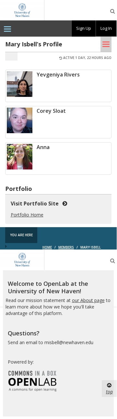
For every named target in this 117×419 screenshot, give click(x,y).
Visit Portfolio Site (36, 203)
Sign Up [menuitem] (83, 28)
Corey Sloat (51, 110)
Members (66, 247)
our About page (88, 300)
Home (47, 247)
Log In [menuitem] (106, 28)
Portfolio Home (27, 215)
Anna (43, 147)
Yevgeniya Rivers (58, 74)
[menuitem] (7, 28)
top (109, 392)
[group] (83, 28)
